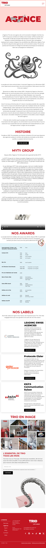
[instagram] (29, 533)
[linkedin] (33, 533)
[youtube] (40, 533)
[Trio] (6, 4)
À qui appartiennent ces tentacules (16, 529)
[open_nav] (43, 3)
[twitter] (43, 533)
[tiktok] (36, 533)
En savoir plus (30, 350)
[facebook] (25, 533)
